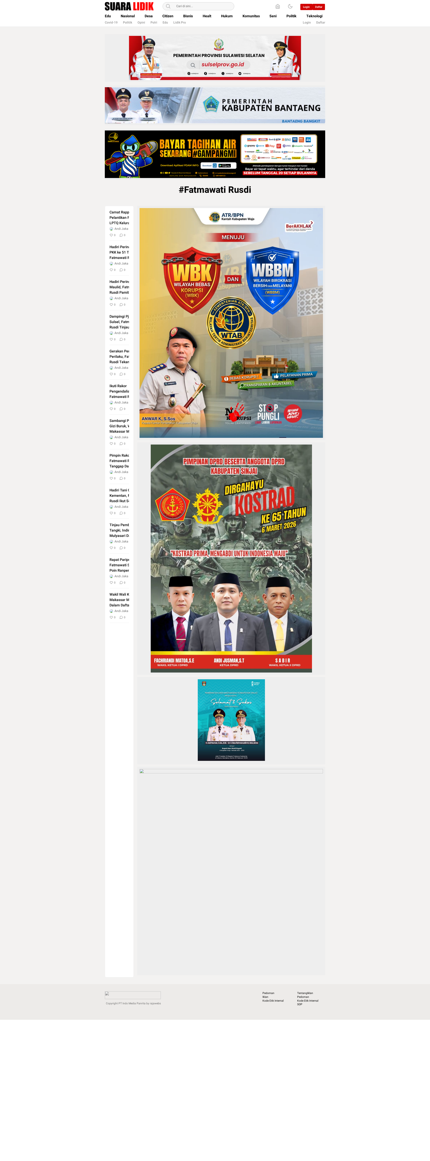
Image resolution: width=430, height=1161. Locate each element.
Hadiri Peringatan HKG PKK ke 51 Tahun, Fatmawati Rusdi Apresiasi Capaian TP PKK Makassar (128, 252)
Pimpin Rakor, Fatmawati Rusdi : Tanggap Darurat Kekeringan (124, 461)
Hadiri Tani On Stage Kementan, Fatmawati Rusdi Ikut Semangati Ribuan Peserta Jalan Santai (127, 496)
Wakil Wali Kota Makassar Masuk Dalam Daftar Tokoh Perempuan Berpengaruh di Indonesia (126, 600)
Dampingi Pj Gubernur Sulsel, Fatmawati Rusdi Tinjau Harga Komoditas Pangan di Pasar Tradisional (127, 322)
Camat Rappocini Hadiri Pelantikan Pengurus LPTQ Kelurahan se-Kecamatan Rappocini (128, 218)
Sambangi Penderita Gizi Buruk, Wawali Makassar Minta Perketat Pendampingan (126, 426)
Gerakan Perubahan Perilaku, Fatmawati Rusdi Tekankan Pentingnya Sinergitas (127, 357)
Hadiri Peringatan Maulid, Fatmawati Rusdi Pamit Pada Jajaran (124, 287)
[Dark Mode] (290, 6)
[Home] (277, 6)
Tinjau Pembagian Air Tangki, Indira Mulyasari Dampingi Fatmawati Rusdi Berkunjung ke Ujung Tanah (127, 530)
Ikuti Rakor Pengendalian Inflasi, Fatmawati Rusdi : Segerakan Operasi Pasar (127, 391)
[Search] (168, 6)
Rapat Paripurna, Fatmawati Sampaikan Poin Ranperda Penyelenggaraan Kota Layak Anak (128, 565)
